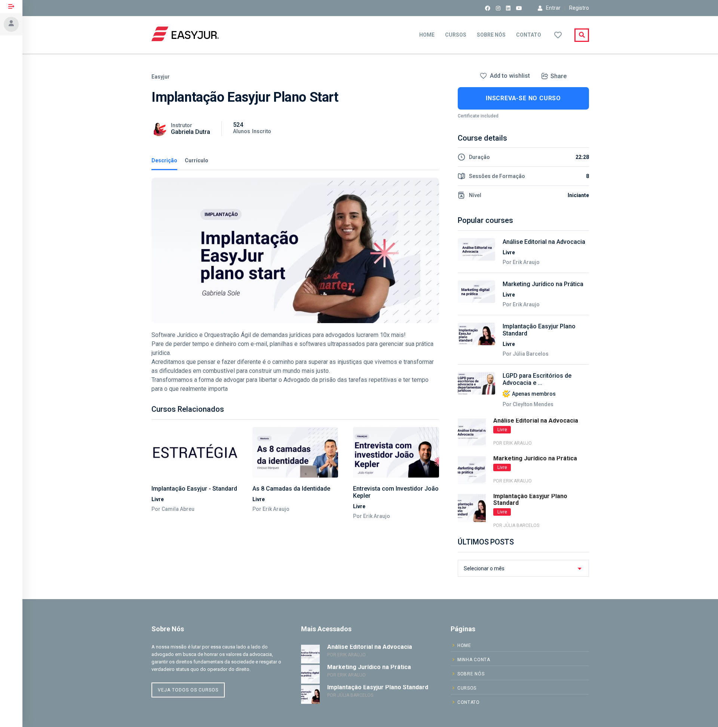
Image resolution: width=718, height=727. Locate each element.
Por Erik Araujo (270, 509)
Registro (579, 7)
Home (427, 35)
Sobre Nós (491, 35)
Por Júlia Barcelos (526, 354)
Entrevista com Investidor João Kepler (396, 492)
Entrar (553, 7)
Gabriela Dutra (190, 131)
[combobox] (523, 568)
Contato (528, 35)
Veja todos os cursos (188, 690)
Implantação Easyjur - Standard (194, 488)
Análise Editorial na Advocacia (544, 241)
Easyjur (160, 77)
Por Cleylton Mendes (528, 404)
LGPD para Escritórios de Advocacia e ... (537, 379)
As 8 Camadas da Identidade (291, 488)
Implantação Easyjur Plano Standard (539, 330)
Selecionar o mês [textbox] (484, 568)
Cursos (455, 35)
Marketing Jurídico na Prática (543, 284)
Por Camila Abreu (172, 509)
